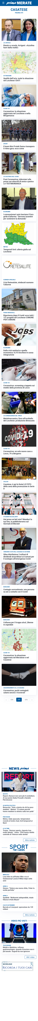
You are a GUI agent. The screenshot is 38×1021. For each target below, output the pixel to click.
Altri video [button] (30, 957)
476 (26, 700)
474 (12, 700)
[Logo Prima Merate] (19, 3)
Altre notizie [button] (30, 840)
